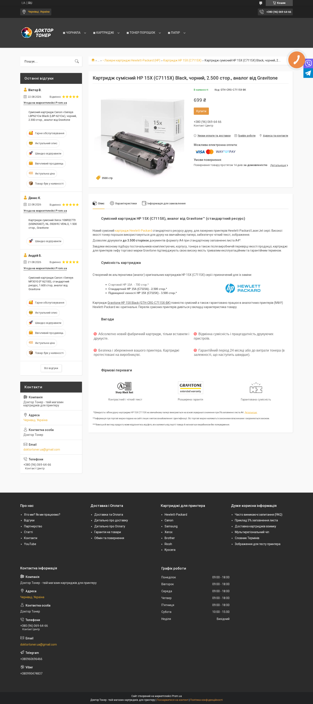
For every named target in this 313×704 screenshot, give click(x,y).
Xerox (168, 532)
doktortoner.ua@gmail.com (41, 449)
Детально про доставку (111, 520)
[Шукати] (77, 61)
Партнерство (33, 526)
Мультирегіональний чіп (252, 532)
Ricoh (168, 544)
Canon (169, 520)
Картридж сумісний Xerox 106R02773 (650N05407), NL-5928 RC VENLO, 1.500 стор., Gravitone (53, 223)
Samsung (171, 526)
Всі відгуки (51, 368)
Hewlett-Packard (176, 514)
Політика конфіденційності (206, 699)
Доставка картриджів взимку (255, 526)
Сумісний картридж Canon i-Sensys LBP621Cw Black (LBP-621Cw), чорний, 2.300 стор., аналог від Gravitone (53, 116)
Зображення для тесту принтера (257, 544)
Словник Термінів (247, 538)
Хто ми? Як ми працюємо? (42, 514)
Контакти (30, 538)
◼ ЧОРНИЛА (71, 32)
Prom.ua (177, 696)
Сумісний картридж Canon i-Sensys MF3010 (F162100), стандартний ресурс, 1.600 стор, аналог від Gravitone (51, 283)
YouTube (30, 544)
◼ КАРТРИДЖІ (103, 32)
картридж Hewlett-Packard (133, 230)
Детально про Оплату (109, 526)
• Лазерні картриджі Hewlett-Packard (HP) (131, 60)
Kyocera (170, 549)
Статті (28, 532)
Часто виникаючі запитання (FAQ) (258, 514)
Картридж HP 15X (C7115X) (182, 60)
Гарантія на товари (107, 532)
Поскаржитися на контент (172, 699)
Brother (170, 538)
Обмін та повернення (109, 538)
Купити (201, 111)
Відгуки (29, 520)
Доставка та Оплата (108, 514)
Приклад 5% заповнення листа (256, 520)
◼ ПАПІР (174, 32)
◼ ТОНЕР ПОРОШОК (140, 32)
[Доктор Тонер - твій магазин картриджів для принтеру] (37, 33)
